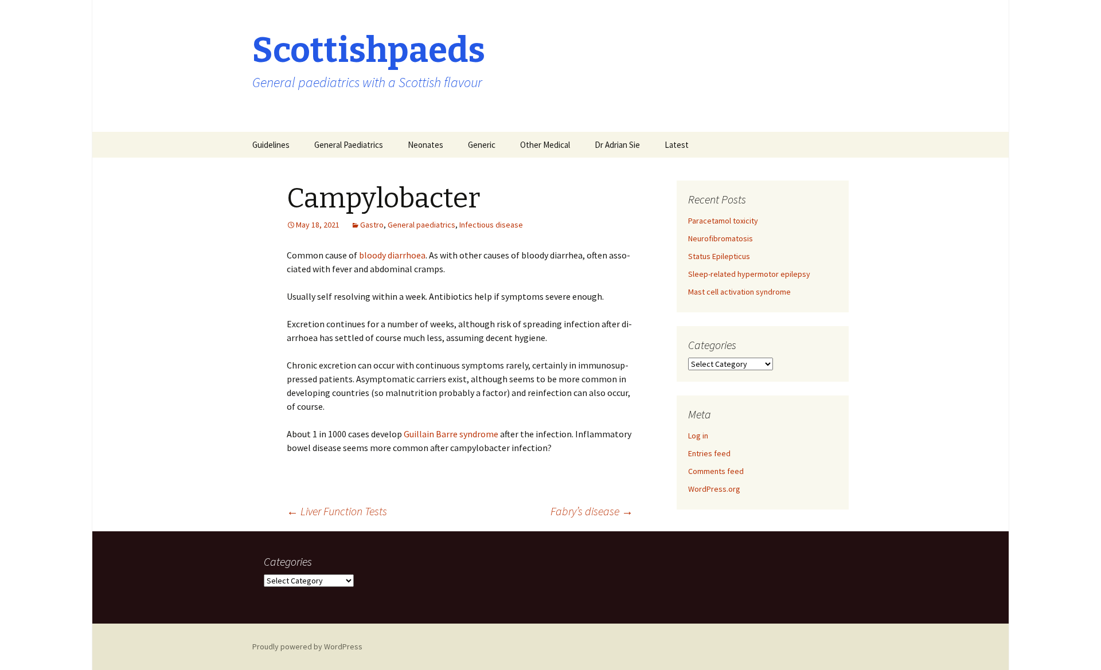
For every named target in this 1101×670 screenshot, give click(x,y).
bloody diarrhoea (392, 255)
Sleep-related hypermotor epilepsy (749, 274)
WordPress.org (714, 489)
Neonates (425, 144)
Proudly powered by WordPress (307, 646)
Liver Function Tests (337, 511)
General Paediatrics (348, 144)
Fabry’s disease (591, 511)
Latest (677, 144)
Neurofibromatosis (720, 238)
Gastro (372, 225)
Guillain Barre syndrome (452, 434)
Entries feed (709, 453)
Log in (698, 435)
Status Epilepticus (719, 256)
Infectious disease (491, 225)
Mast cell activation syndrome (739, 292)
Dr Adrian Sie (617, 144)
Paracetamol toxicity (723, 221)
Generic (481, 144)
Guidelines (271, 144)
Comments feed (716, 471)
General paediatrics (421, 225)
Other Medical (545, 144)
